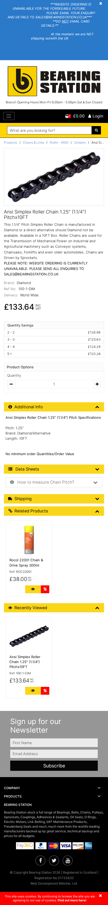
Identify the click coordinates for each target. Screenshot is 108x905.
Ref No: (10, 289)
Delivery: (11, 295)
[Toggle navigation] (8, 116)
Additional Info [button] (28, 406)
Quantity (14, 375)
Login (98, 116)
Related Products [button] (31, 510)
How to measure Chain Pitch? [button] (45, 482)
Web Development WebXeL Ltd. (54, 883)
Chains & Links (33, 142)
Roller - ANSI (59, 142)
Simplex (80, 142)
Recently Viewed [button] (30, 607)
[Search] (96, 130)
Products (10, 142)
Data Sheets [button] (26, 469)
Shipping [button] (23, 498)
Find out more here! (72, 900)
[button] (54, 788)
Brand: (9, 283)
